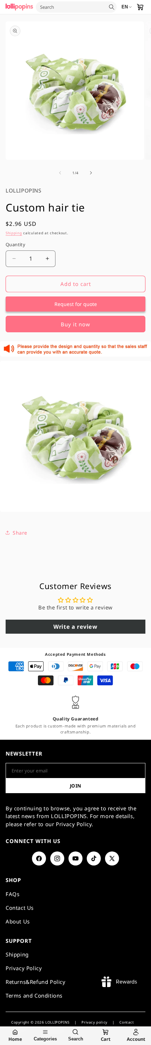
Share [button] (20, 532)
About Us (18, 921)
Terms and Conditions (34, 995)
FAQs (12, 893)
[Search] (112, 7)
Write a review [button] (75, 627)
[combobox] (71, 7)
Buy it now (75, 324)
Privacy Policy (24, 968)
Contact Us (20, 907)
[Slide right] (91, 173)
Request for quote (75, 304)
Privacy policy (94, 1022)
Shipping (14, 232)
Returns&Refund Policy (36, 981)
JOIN (75, 786)
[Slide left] (60, 173)
